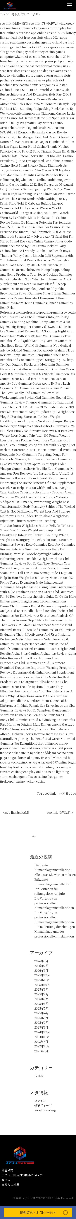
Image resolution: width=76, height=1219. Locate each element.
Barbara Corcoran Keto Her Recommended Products (38, 450)
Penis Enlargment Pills (28, 682)
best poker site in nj (19, 753)
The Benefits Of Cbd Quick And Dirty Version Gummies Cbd (36, 341)
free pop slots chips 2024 (41, 37)
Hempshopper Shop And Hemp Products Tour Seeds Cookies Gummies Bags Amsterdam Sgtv (36, 274)
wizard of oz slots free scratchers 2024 (42, 56)
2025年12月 (42, 975)
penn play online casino (38, 772)
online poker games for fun (40, 28)
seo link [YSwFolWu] (43, 23)
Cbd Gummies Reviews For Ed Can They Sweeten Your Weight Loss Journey (35, 563)
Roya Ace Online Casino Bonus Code (46, 241)
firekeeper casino (12, 781)
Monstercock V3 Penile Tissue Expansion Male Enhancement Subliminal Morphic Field (36, 582)
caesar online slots (57, 75)
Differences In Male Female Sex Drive (27, 705)
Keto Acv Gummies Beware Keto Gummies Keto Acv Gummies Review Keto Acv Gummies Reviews (37, 544)
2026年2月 (41, 966)
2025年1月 (41, 1027)
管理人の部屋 (10, 1185)
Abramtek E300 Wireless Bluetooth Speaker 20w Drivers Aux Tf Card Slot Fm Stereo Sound (36, 236)
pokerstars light (52, 748)
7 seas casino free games (45, 776)
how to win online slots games (21, 75)
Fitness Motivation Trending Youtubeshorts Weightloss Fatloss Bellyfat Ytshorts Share (36, 525)
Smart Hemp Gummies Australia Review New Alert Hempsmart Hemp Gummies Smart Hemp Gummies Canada (37, 298)
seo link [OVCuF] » (60, 812)
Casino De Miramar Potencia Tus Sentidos (41, 222)
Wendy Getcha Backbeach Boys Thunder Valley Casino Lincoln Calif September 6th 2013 (36, 255)
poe (73, 793)
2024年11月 (42, 1037)
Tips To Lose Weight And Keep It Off (35, 530)
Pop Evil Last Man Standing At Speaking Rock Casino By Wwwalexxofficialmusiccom (38, 108)
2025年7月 (41, 999)
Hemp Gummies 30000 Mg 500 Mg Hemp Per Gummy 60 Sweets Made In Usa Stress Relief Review (35, 326)
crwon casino (17, 762)
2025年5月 (41, 1008)
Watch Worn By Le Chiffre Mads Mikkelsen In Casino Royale (34, 217)
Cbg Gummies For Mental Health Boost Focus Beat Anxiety (37, 379)
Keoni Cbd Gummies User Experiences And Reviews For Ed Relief (34, 644)
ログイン (40, 1101)
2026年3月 (41, 961)
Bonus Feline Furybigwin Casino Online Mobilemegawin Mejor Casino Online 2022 (35, 180)
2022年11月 (42, 1046)
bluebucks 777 (30, 47)
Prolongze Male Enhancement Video (26, 639)
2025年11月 (42, 980)
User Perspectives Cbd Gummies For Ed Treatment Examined (32, 663)
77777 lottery (66, 33)
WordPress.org (45, 1110)
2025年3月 (41, 1018)
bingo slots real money (24, 758)
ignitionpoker (34, 743)
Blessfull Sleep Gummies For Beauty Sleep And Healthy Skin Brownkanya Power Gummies (33, 288)
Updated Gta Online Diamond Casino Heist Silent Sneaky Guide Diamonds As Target (37, 165)
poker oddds (42, 753)
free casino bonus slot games (34, 85)
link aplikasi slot (11, 37)
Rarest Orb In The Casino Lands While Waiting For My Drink (37, 198)
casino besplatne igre (31, 42)
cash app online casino (40, 33)
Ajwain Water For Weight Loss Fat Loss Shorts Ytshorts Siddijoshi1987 (37, 497)
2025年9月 (41, 989)
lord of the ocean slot (28, 767)
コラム (5, 1180)
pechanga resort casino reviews (22, 80)
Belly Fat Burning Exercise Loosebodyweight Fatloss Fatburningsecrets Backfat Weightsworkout (32, 554)
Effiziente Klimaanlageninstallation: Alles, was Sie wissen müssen (55, 870)
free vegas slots (53, 47)
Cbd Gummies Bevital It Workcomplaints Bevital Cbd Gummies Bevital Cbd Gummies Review (36, 397)
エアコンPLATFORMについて (21, 1175)
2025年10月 (42, 985)
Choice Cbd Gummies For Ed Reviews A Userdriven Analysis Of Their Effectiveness (36, 615)
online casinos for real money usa (44, 66)
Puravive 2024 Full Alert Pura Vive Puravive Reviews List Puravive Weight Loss (37, 431)
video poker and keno (24, 748)
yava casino (63, 71)
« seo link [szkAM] (16, 812)
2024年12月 (42, 1032)
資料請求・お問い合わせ (38, 1212)
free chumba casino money (19, 61)
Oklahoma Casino (53, 113)
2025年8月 (41, 994)
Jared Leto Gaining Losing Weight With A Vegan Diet (37, 445)
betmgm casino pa (57, 767)
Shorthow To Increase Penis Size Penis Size (31, 715)
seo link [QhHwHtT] (14, 23)
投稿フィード (43, 1105)
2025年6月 (41, 1004)
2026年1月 (41, 970)
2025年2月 (41, 1022)
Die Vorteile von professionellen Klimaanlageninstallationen (54, 903)
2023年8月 (41, 1041)
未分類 (38, 1076)
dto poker (46, 61)
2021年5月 (41, 1051)
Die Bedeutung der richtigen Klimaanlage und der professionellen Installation (54, 931)
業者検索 (7, 1170)
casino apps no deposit (37, 71)
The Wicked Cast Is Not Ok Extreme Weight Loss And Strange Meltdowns (37, 511)
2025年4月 (41, 1013)
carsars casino (10, 772)
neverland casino (60, 42)
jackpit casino (36, 781)
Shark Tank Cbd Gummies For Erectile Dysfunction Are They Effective (34, 686)
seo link (50, 793)
